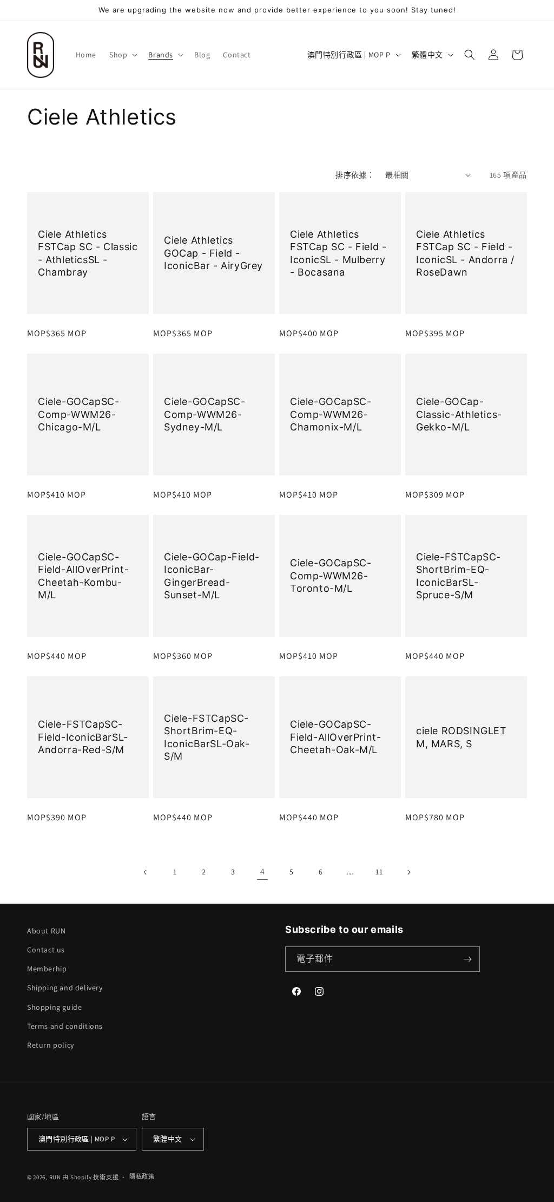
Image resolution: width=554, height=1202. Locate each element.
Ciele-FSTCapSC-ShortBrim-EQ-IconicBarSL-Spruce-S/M (458, 575)
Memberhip (47, 969)
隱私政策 (142, 1176)
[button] (122, 54)
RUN (55, 1177)
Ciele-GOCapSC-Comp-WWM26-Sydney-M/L (204, 414)
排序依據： (354, 175)
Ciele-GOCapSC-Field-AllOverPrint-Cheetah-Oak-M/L (335, 736)
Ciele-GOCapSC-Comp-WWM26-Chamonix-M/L (330, 414)
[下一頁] (408, 872)
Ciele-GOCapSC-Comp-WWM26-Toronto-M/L (330, 575)
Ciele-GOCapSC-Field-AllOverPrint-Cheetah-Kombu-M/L (83, 575)
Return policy (50, 1045)
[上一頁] (145, 872)
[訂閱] (467, 959)
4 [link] (262, 871)
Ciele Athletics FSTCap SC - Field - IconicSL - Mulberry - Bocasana (338, 252)
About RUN (46, 931)
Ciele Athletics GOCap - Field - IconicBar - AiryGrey (213, 252)
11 (378, 872)
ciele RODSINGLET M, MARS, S (461, 737)
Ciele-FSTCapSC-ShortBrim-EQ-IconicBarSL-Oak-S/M (207, 736)
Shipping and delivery (65, 987)
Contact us (46, 950)
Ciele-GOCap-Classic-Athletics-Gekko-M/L (459, 414)
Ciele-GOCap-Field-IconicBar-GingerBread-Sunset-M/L (212, 575)
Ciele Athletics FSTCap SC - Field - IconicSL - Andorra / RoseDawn (465, 252)
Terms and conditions (65, 1026)
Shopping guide (54, 1007)
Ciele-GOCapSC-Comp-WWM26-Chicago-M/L (78, 414)
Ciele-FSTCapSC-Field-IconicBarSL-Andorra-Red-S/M (83, 736)
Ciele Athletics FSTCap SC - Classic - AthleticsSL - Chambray (87, 252)
